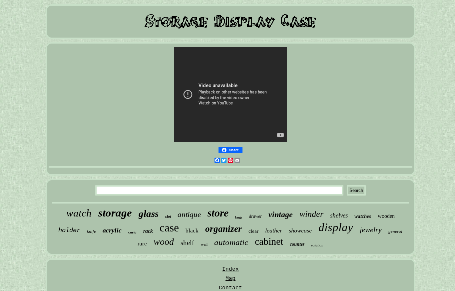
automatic (231, 242)
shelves (339, 215)
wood (164, 241)
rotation (317, 245)
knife (91, 231)
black (192, 230)
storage (115, 213)
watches (362, 216)
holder (69, 230)
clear (253, 231)
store (218, 213)
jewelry (371, 229)
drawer (255, 216)
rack (148, 231)
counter (297, 244)
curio (132, 232)
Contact (230, 288)
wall (204, 244)
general (395, 231)
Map (230, 279)
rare (142, 243)
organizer (223, 229)
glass (149, 213)
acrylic (112, 230)
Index (230, 269)
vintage (280, 214)
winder (311, 214)
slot (168, 216)
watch (79, 213)
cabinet (269, 241)
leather (273, 230)
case (169, 227)
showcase (300, 230)
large (238, 217)
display (335, 227)
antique (189, 215)
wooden (386, 216)
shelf (187, 243)
